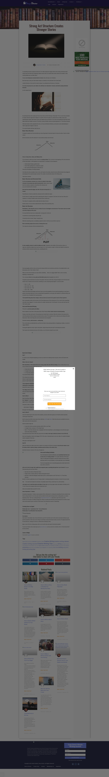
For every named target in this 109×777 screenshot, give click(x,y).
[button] (73, 368)
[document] (54, 388)
